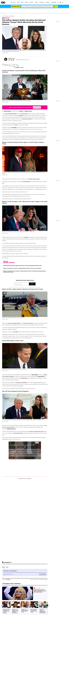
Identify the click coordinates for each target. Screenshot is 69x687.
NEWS (18, 2)
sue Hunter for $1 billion (21, 382)
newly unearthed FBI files (11, 113)
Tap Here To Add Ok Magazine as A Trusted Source (20, 107)
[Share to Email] (17, 64)
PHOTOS (31, 2)
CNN (16, 124)
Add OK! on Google (19, 67)
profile (34, 178)
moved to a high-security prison (36, 431)
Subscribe (53, 2)
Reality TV (13, 2)
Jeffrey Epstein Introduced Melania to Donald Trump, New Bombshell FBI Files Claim (22, 265)
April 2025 (15, 331)
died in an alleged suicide (14, 323)
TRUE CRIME (41, 2)
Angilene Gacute (11, 58)
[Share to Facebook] (6, 64)
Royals (26, 2)
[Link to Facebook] (58, 2)
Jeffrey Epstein (11, 15)
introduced (20, 115)
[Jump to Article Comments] (2, 64)
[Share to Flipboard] (14, 64)
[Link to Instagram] (60, 2)
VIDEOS (36, 2)
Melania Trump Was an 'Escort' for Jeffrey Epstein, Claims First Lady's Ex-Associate (22, 268)
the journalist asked (17, 433)
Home (3, 15)
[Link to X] (63, 2)
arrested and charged (27, 118)
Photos (6, 15)
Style (22, 2)
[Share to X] (10, 64)
